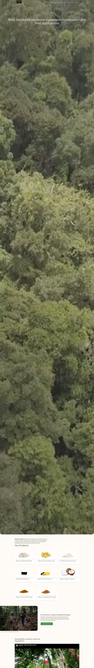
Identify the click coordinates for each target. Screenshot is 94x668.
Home (51, 2)
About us (76, 2)
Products (56, 2)
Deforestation (70, 2)
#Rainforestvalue (62, 2)
